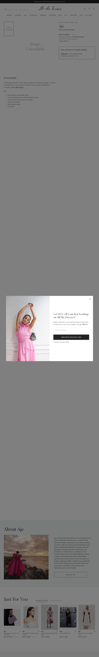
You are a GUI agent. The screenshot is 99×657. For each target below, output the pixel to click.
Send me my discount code (71, 337)
